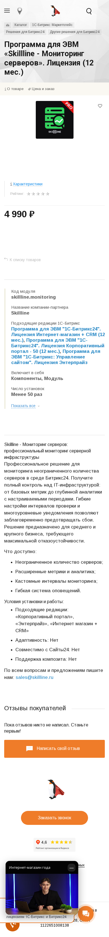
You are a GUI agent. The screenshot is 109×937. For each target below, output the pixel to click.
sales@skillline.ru (34, 677)
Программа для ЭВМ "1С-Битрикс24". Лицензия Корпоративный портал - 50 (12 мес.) (58, 345)
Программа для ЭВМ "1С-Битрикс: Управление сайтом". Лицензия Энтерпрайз (55, 357)
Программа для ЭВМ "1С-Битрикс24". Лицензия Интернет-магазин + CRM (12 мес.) (58, 334)
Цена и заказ (43, 89)
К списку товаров (25, 260)
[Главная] (7, 25)
